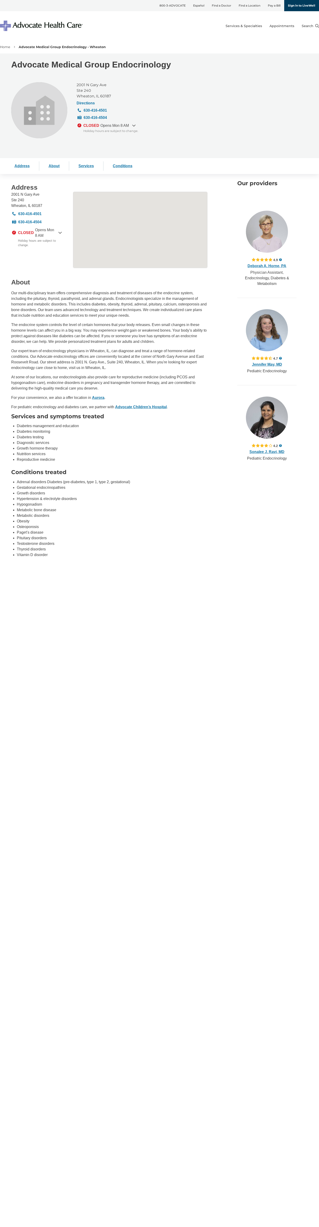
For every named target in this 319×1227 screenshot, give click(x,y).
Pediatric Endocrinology (267, 371)
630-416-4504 (95, 118)
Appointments (281, 26)
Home (5, 47)
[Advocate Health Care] (42, 25)
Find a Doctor (221, 5)
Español (198, 5)
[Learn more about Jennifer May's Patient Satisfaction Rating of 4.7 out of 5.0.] (262, 358)
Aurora (98, 398)
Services (86, 166)
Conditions (122, 166)
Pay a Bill (274, 5)
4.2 (275, 445)
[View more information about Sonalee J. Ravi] (267, 418)
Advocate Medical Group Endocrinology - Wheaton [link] (62, 47)
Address (22, 166)
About (54, 166)
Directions (86, 103)
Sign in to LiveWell (301, 5)
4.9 (275, 260)
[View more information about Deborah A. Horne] (267, 232)
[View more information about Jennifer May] (267, 330)
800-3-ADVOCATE (173, 5)
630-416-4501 (95, 110)
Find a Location (249, 5)
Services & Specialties (244, 26)
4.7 (275, 358)
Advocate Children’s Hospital (141, 407)
